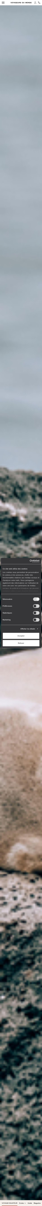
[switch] (36, 606)
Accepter (21, 636)
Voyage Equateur (9, 1203)
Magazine (37, 1203)
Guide (30, 1203)
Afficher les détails (27, 629)
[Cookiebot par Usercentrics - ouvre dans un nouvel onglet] (29, 561)
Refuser (21, 643)
